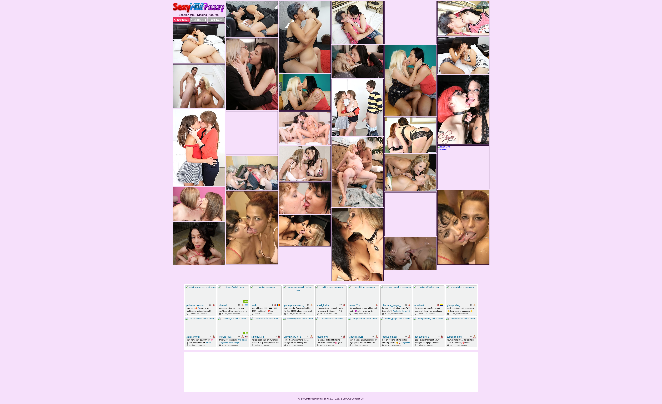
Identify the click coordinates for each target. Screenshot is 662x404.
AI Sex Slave (181, 19)
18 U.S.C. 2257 (332, 398)
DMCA (346, 398)
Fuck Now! (216, 19)
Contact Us (358, 398)
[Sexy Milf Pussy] (199, 8)
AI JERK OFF (199, 19)
